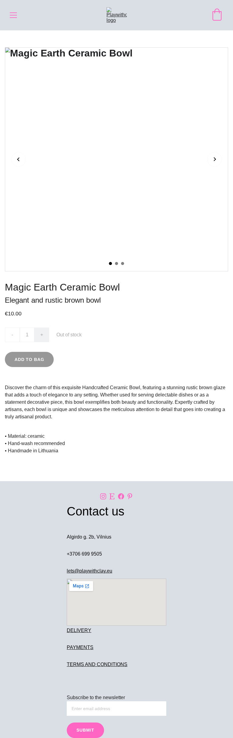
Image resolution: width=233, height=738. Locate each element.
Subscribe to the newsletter (96, 697)
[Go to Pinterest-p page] (130, 496)
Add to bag (29, 359)
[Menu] (13, 15)
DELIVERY (79, 630)
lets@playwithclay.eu (89, 570)
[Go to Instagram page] (103, 496)
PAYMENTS (80, 647)
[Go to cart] (217, 15)
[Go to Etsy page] (112, 496)
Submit (85, 730)
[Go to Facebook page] (121, 496)
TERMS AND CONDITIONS (97, 664)
